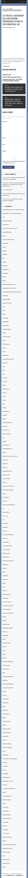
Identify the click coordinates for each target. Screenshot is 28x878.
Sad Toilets (5, 710)
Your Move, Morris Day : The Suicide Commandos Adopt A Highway (12, 80)
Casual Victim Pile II (7, 303)
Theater (4, 792)
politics (4, 654)
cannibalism (5, 295)
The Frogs (4, 762)
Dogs (3, 366)
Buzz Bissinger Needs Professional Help (11, 292)
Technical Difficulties (7, 747)
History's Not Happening (8, 489)
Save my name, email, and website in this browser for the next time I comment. (13, 162)
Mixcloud (4, 568)
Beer (3, 258)
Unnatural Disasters (6, 818)
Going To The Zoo (6, 433)
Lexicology (4, 538)
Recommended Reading (7, 684)
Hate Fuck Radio (6, 478)
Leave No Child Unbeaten (8, 534)
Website (4, 151)
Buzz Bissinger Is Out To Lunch (9, 288)
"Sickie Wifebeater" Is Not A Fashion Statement (13, 209)
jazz (3, 519)
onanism (4, 620)
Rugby (3, 706)
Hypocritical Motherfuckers (8, 504)
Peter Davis (5, 183)
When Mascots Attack (7, 848)
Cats (3, 306)
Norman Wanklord (6, 609)
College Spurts (5, 325)
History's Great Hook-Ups (8, 486)
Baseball (4, 250)
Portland (4, 658)
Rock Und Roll (7, 66)
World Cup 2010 (6, 859)
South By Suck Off (6, 728)
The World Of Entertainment (8, 788)
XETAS (4, 867)
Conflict (4, 333)
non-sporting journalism (7, 605)
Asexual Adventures (6, 232)
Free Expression (6, 411)
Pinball (4, 639)
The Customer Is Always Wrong (9, 758)
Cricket (4, 340)
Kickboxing (4, 527)
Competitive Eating (6, 329)
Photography (5, 635)
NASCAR (4, 590)
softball (4, 725)
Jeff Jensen (5, 523)
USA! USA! (4, 826)
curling (4, 348)
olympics (4, 616)
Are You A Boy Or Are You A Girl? (9, 228)
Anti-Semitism (5, 224)
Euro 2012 (4, 377)
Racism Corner (5, 669)
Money (4, 583)
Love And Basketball (7, 545)
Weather (4, 841)
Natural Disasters (6, 594)
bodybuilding (5, 273)
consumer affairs (6, 336)
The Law (4, 770)
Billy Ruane (4, 265)
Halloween (4, 467)
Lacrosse (4, 531)
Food (3, 404)
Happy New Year (6, 475)
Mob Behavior (5, 575)
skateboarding (5, 714)
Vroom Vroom (5, 833)
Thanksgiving (5, 755)
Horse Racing (5, 497)
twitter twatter (5, 811)
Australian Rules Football (8, 239)
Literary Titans (5, 542)
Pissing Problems (6, 643)
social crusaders (6, 721)
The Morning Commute (7, 781)
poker (3, 650)
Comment (5, 121)
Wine (3, 855)
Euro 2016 (4, 381)
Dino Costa (5, 362)
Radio (3, 672)
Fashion (4, 385)
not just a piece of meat (7, 613)
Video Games (5, 829)
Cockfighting (5, 321)
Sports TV (4, 740)
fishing (3, 396)
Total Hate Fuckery (6, 799)
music (3, 587)
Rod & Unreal (5, 702)
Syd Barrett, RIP (6, 74)
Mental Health (5, 557)
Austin (3, 236)
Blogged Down (5, 269)
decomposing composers (8, 359)
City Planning (5, 318)
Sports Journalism (6, 732)
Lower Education (6, 549)
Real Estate (5, 680)
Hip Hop (4, 482)
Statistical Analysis (6, 743)
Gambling (4, 415)
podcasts (4, 646)
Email (4, 144)
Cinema (4, 314)
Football (4, 407)
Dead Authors (5, 355)
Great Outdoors (5, 445)
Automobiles (5, 243)
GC (14, 27)
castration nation (6, 299)
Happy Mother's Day (6, 471)
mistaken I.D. (5, 564)
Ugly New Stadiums (6, 814)
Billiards (4, 262)
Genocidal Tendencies (7, 422)
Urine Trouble (5, 822)
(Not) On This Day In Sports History (11, 77)
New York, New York (7, 602)
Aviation (4, 247)
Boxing (4, 280)
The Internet (5, 766)
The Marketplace (6, 777)
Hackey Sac (5, 463)
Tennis (3, 751)
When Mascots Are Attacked (8, 844)
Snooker (4, 717)
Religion (4, 691)
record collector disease (8, 687)
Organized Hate (5, 624)
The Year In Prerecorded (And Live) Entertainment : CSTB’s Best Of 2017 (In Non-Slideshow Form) (13, 184)
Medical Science (6, 553)
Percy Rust (4, 631)
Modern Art (5, 579)
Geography (4, 426)
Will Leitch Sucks (6, 852)
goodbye (4, 441)
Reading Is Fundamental (7, 676)
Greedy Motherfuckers (7, 448)
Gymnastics (5, 460)
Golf (3, 437)
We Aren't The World (7, 837)
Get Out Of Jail (5, 430)
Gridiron (4, 452)
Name (4, 138)
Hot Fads (4, 501)
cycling (4, 351)
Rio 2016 (4, 695)
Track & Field (5, 807)
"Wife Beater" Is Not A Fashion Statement (11, 213)
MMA (3, 572)
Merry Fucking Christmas (8, 560)
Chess (3, 310)
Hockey (4, 493)
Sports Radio (5, 736)
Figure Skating (5, 389)
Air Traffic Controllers (7, 221)
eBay (3, 370)
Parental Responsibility (7, 628)
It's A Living (5, 516)
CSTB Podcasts (6, 344)
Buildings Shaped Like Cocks (9, 284)
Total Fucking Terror (7, 796)
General (4, 419)
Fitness (4, 400)
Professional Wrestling (7, 661)
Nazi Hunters (5, 598)
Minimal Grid (10, 875)
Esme (3, 374)
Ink (3, 508)
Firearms (4, 392)
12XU (3, 217)
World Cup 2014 (6, 863)
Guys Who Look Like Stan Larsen (9, 456)
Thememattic (19, 875)
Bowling (4, 277)
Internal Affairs (5, 512)
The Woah (4, 785)
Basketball (4, 254)
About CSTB (9, 190)
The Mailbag (5, 773)
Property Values (6, 665)
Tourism (4, 803)
